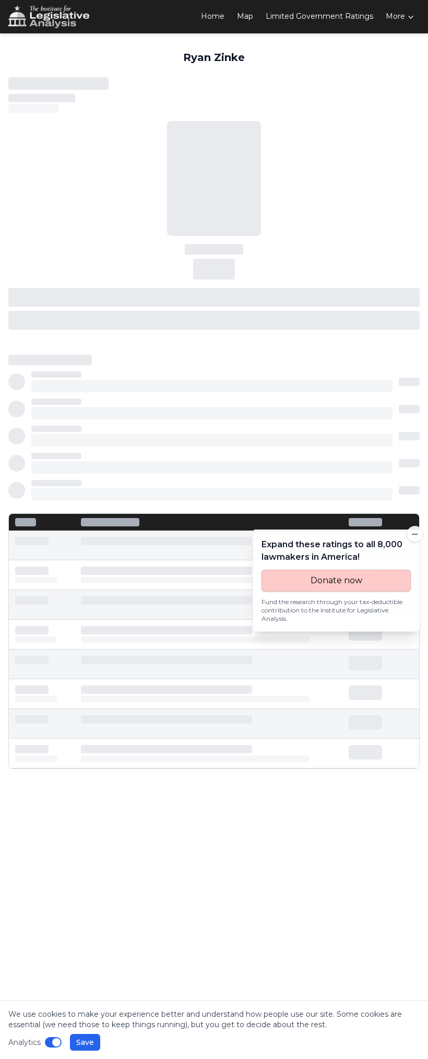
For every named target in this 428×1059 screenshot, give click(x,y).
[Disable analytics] (53, 1042)
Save (85, 1042)
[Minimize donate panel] (415, 534)
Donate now (336, 580)
